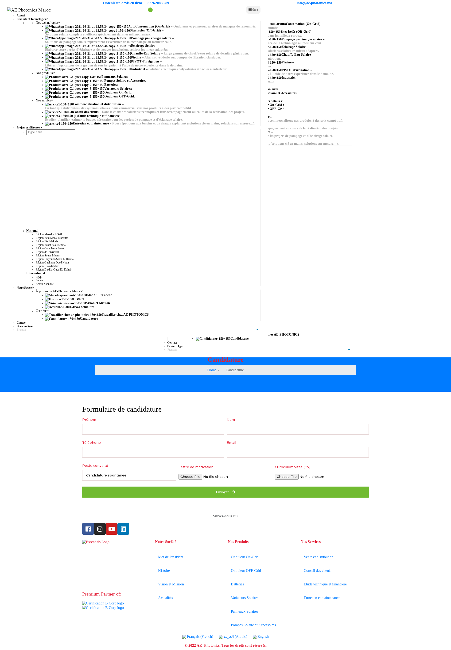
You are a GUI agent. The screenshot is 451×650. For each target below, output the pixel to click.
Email (231, 443)
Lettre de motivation (196, 467)
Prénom (89, 420)
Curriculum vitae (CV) (292, 467)
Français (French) (199, 636)
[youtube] (105, 2)
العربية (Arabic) (234, 636)
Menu (254, 9)
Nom (231, 420)
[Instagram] (100, 529)
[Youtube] (111, 529)
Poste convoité (95, 466)
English (263, 636)
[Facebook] (98, 2)
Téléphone (91, 443)
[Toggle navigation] (150, 10)
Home (211, 370)
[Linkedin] (123, 529)
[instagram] (111, 2)
